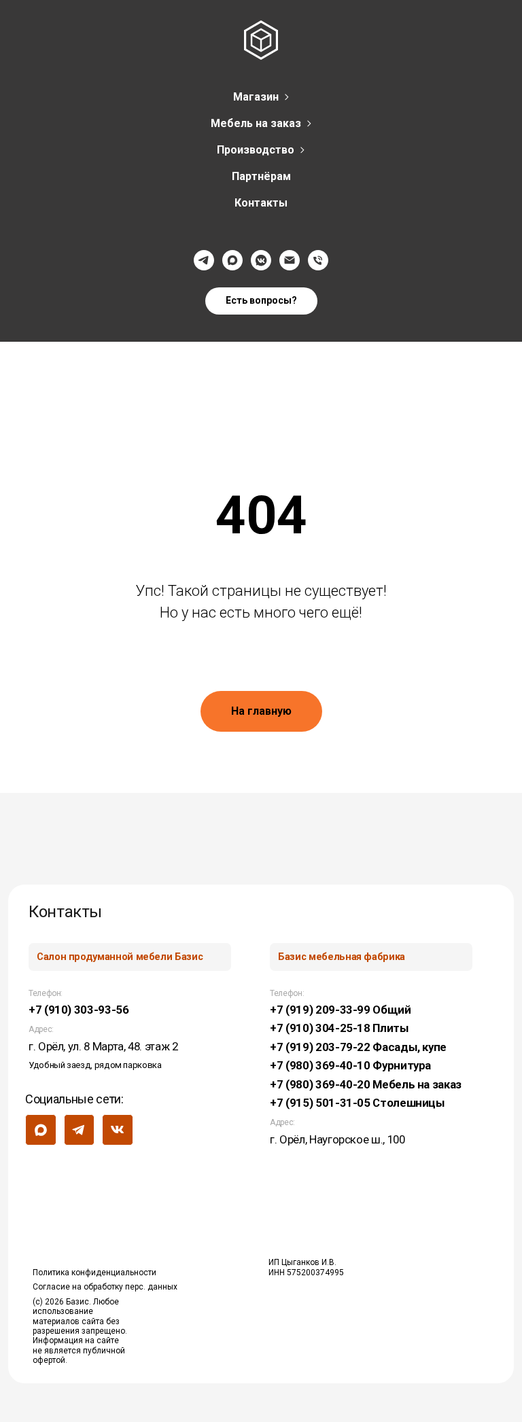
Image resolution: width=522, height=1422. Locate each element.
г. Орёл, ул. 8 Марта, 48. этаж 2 (103, 1046)
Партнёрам (261, 176)
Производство (255, 149)
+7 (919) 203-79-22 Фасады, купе (358, 1047)
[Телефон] (318, 260)
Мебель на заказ (256, 123)
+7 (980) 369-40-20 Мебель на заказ (366, 1084)
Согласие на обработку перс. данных (105, 1287)
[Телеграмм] (204, 260)
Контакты (261, 202)
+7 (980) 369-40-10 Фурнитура (350, 1065)
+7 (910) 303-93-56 (79, 1009)
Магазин (256, 96)
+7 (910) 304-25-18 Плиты (339, 1028)
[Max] (232, 260)
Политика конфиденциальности (94, 1272)
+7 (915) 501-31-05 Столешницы (357, 1102)
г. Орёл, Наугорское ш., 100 (337, 1139)
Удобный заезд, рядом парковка (95, 1065)
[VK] (261, 260)
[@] (289, 260)
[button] (261, 301)
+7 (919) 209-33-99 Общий (340, 1009)
